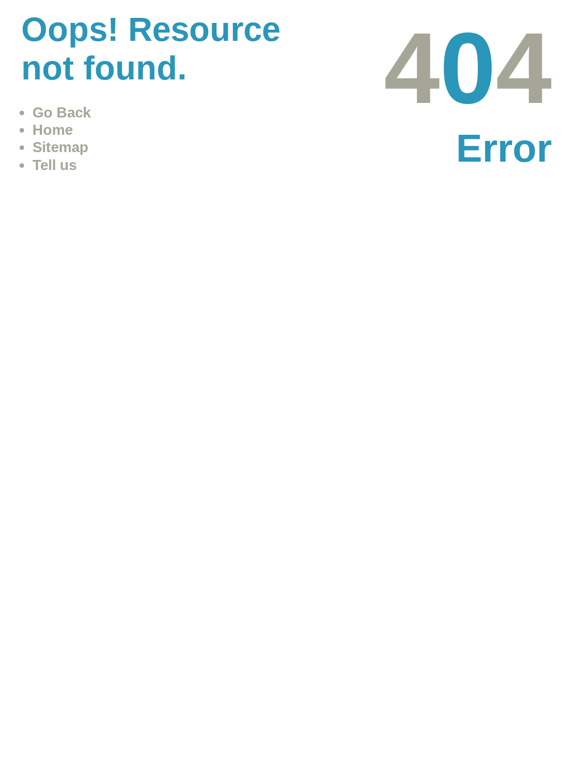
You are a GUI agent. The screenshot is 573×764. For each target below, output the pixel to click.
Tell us (54, 165)
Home (52, 129)
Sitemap (60, 147)
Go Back (61, 112)
